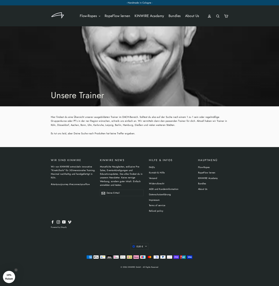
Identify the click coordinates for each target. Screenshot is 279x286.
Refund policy (156, 211)
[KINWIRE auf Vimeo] (69, 222)
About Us (192, 15)
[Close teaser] (16, 270)
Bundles (175, 15)
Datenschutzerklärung (160, 194)
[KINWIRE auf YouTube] (64, 222)
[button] (9, 277)
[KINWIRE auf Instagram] (58, 222)
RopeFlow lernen (117, 15)
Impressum (154, 200)
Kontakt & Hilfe (157, 172)
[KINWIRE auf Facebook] (52, 222)
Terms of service (157, 205)
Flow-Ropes (89, 15)
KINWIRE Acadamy (149, 15)
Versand (153, 178)
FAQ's (152, 167)
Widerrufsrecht (156, 183)
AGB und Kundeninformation (163, 189)
